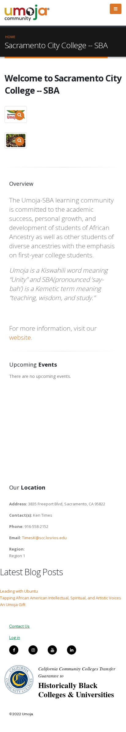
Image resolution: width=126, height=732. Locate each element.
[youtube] (52, 650)
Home (10, 36)
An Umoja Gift (12, 604)
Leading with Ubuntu (19, 591)
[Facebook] (13, 650)
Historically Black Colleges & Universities (76, 690)
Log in (14, 637)
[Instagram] (33, 650)
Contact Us (19, 626)
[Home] (30, 13)
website (20, 337)
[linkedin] (71, 650)
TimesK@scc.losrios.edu (44, 537)
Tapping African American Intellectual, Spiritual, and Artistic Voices (60, 598)
